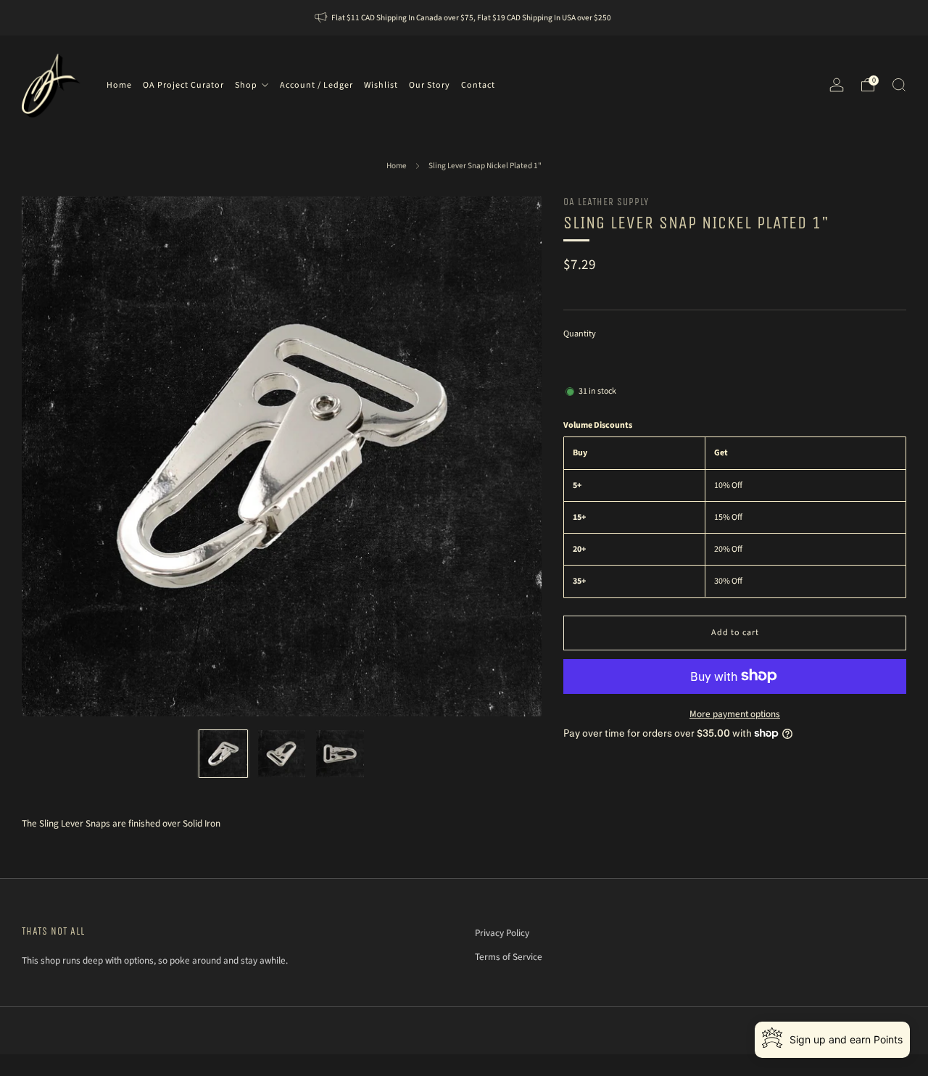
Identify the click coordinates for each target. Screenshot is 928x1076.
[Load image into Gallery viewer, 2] (281, 753)
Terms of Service (508, 957)
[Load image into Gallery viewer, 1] (223, 753)
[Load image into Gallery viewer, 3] (339, 753)
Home (396, 165)
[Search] (899, 85)
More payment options (734, 713)
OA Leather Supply (606, 202)
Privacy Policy (502, 933)
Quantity (579, 333)
